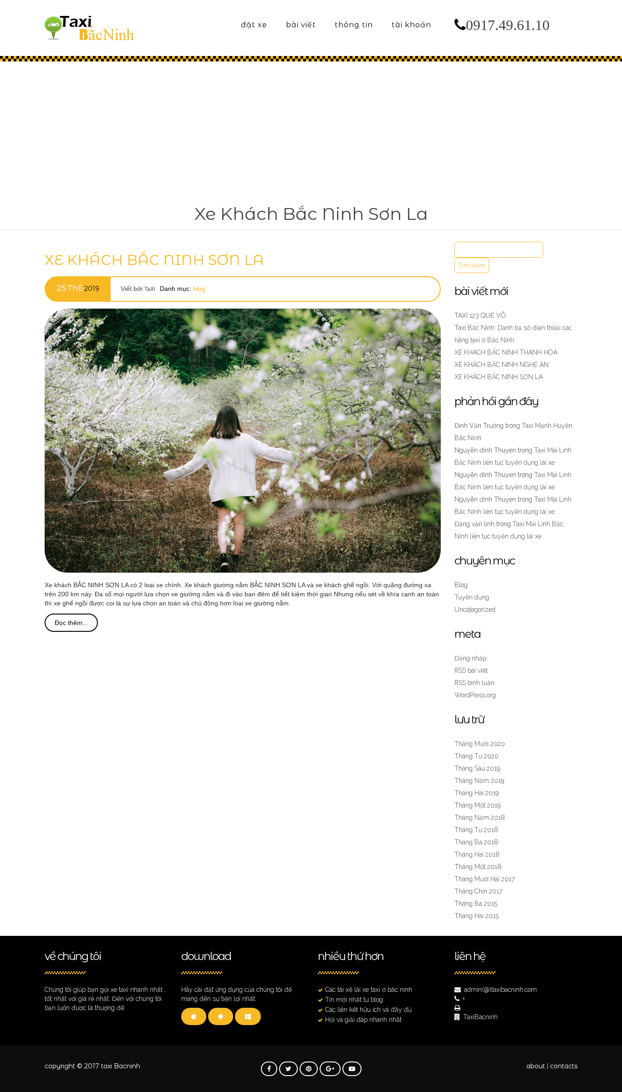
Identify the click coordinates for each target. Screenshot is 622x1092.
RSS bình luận (474, 682)
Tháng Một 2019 (477, 805)
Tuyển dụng (471, 597)
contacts (563, 1066)
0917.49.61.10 (508, 25)
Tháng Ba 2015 (475, 903)
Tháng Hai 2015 (476, 915)
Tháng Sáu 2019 (477, 768)
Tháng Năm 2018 (479, 817)
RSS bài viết (471, 670)
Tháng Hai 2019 (476, 793)
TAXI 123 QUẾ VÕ (480, 315)
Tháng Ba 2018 (476, 842)
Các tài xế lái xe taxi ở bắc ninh (368, 989)
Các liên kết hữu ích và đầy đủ (368, 1009)
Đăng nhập (470, 658)
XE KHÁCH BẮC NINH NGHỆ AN (501, 364)
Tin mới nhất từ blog (354, 999)
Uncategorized (474, 609)
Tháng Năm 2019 (479, 780)
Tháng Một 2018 (477, 866)
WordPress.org (475, 695)
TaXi (149, 289)
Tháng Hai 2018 (477, 854)
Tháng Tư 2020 (476, 756)
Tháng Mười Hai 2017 (484, 879)
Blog (199, 288)
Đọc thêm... (71, 622)
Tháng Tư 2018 (476, 829)
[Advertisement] (311, 130)
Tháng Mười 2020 (479, 743)
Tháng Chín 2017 (478, 891)
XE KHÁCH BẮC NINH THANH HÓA (505, 352)
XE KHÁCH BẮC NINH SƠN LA (154, 260)
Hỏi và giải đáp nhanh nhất (363, 1019)
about (535, 1066)
